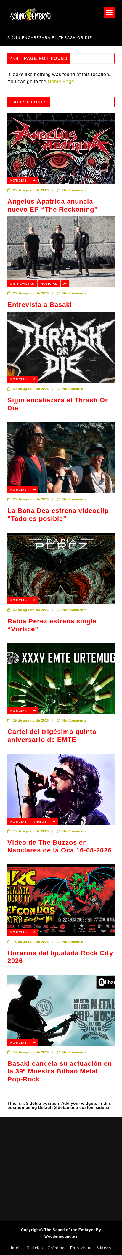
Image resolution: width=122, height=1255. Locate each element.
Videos (40, 821)
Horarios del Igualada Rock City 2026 (60, 956)
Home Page (61, 81)
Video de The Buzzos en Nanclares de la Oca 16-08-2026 (59, 846)
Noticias (18, 180)
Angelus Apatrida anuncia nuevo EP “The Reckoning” (52, 205)
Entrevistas (22, 283)
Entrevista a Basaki (39, 304)
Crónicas (57, 1248)
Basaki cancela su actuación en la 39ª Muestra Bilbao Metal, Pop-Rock (59, 1071)
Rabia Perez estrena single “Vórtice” (52, 625)
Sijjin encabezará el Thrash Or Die (49, 38)
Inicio (16, 1248)
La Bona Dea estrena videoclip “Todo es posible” (58, 514)
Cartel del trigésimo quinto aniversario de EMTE (52, 735)
